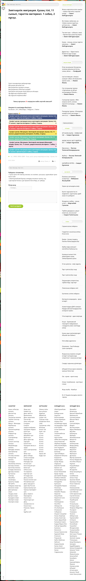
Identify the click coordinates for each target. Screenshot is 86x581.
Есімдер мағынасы (14, 470)
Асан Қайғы (58, 427)
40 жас (41, 439)
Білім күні (27, 468)
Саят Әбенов (74, 492)
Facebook (11, 109)
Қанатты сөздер (13, 482)
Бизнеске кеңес (13, 488)
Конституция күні (29, 466)
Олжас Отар (74, 478)
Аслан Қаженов (59, 429)
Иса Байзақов (59, 508)
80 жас (41, 451)
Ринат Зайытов (75, 484)
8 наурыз (27, 423)
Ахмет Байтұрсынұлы (71, 37)
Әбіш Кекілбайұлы (60, 445)
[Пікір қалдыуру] (3, 8)
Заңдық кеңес (12, 494)
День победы (28, 456)
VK (17, 109)
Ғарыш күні (27, 433)
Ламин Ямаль (69, 94)
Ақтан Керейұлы (59, 419)
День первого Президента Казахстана (28, 496)
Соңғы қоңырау (29, 458)
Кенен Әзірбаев (59, 516)
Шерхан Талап (74, 550)
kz (12, 156)
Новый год (27, 411)
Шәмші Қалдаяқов (76, 548)
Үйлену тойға (43, 409)
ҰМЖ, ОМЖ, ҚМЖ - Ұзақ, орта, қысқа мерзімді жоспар (31, 156)
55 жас (41, 443)
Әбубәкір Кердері (60, 443)
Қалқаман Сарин (60, 522)
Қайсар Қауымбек (60, 526)
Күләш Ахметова (59, 518)
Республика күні (29, 482)
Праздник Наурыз (30, 429)
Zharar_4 (47, 161)
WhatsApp (22, 109)
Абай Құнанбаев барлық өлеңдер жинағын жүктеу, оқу (27, 178)
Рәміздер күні (28, 462)
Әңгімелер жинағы (14, 464)
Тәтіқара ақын (74, 506)
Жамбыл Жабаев (60, 478)
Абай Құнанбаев (59, 409)
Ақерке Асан (58, 421)
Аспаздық (11, 462)
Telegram (30, 109)
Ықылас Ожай (74, 572)
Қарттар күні (28, 474)
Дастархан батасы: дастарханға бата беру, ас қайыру (27, 180)
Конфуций (77, 71)
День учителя (28, 478)
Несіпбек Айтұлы (75, 462)
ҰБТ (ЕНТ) (11, 484)
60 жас (41, 445)
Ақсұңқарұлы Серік (60, 425)
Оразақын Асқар (75, 482)
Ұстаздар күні (28, 476)
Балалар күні (28, 460)
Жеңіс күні (27, 454)
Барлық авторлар (68, 123)
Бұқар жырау (58, 474)
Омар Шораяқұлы (76, 472)
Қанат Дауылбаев (60, 520)
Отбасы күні (28, 470)
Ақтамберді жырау (60, 423)
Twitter (37, 109)
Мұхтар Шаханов (75, 458)
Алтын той (42, 429)
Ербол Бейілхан (59, 540)
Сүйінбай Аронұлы (76, 490)
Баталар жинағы (13, 466)
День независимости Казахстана (29, 504)
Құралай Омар (59, 534)
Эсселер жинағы (13, 456)
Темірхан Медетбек (76, 508)
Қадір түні (42, 456)
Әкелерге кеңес (13, 500)
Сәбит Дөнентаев (75, 494)
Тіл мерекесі (28, 472)
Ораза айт (42, 454)
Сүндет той (42, 417)
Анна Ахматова (59, 441)
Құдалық (42, 413)
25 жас (41, 435)
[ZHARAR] (3, 3)
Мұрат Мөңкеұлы (75, 429)
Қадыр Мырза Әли (60, 524)
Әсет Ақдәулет (59, 447)
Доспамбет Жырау (60, 476)
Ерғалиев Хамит (59, 548)
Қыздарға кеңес (13, 498)
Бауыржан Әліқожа (60, 456)
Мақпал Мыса (74, 419)
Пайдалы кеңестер (14, 486)
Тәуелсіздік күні (29, 500)
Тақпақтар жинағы (14, 417)
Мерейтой (42, 415)
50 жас (41, 441)
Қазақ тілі (54, 156)
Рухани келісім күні (30, 480)
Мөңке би (73, 439)
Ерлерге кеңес (13, 496)
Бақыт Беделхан (59, 449)
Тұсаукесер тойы (44, 425)
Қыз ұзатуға (43, 411)
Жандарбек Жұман (60, 486)
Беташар (42, 427)
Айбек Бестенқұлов (60, 439)
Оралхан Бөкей (75, 480)
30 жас (41, 437)
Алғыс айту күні (29, 421)
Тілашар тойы (43, 419)
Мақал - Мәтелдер (14, 423)
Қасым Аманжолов (60, 532)
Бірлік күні (27, 437)
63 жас (41, 447)
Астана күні (27, 464)
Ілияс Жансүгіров (75, 574)
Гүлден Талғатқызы (71, 215)
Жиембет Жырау (59, 492)
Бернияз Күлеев (59, 466)
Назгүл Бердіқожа (76, 460)
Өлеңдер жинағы (14, 449)
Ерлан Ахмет (58, 546)
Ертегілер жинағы (14, 468)
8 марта (26, 425)
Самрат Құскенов (73, 135)
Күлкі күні (27, 431)
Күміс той (42, 431)
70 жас (41, 449)
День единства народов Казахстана (29, 441)
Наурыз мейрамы (30, 427)
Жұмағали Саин (59, 498)
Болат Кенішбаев (60, 472)
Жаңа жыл (27, 409)
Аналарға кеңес (13, 502)
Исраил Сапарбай (60, 514)
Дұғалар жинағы (13, 472)
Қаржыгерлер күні (30, 488)
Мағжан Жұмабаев (76, 413)
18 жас (41, 433)
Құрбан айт (27, 512)
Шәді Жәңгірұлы (75, 542)
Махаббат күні (28, 435)
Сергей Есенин (75, 496)
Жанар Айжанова (60, 480)
